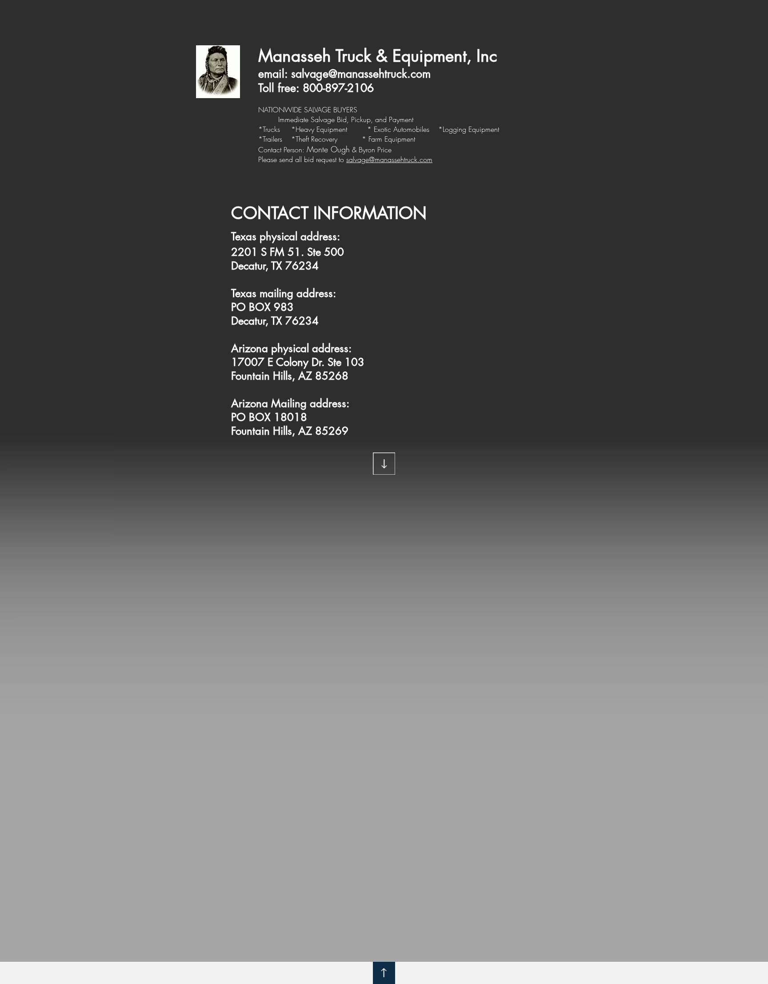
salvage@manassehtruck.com (361, 74)
